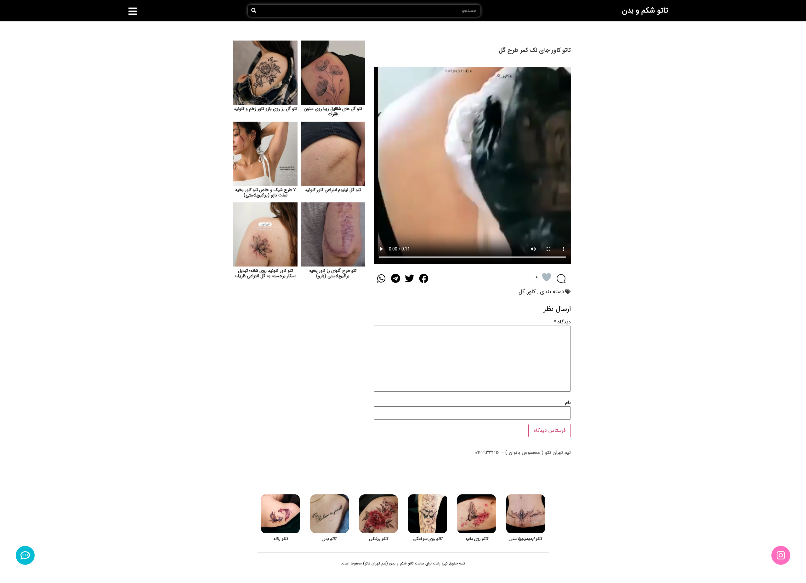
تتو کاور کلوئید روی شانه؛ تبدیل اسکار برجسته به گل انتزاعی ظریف (265, 273)
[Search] (254, 11)
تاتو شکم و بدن (645, 11)
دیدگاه (562, 322)
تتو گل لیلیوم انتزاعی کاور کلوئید (333, 189)
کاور (531, 291)
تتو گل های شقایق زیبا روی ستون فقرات (333, 111)
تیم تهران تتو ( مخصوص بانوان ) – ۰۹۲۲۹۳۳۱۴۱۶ (523, 452)
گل (522, 291)
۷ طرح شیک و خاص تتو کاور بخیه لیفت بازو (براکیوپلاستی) (265, 192)
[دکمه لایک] (546, 277)
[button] (132, 11)
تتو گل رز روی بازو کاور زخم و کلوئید (265, 108)
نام (568, 402)
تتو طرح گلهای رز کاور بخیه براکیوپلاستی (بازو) (332, 273)
